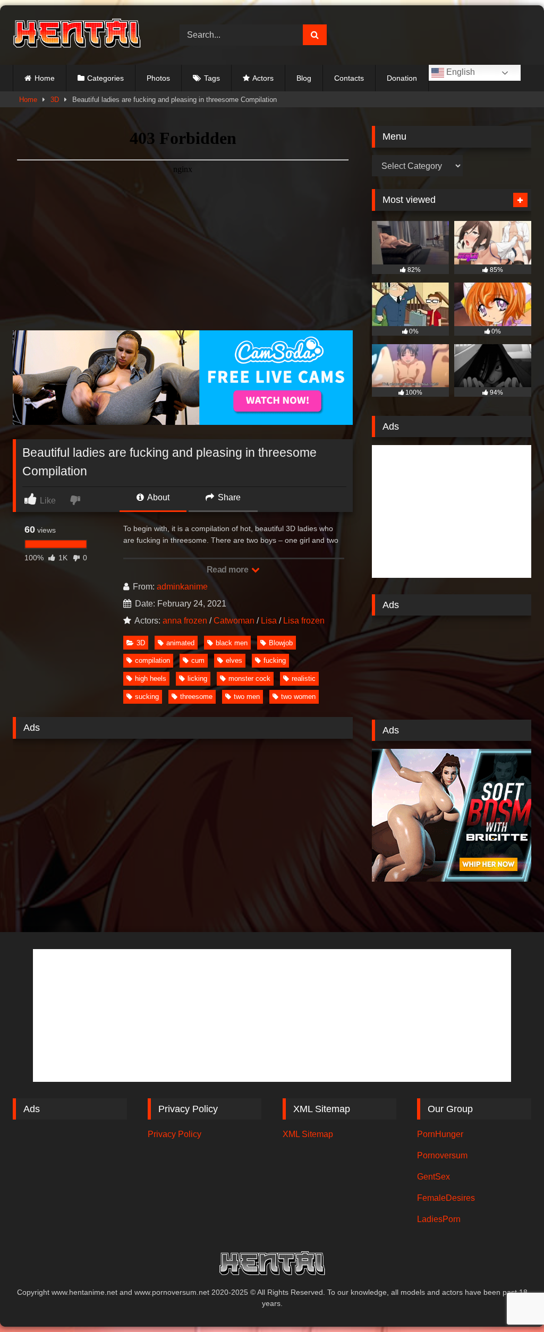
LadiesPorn (439, 1219)
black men (232, 643)
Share (228, 497)
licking (197, 678)
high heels (150, 678)
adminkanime (182, 586)
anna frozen (185, 620)
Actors (263, 78)
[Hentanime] (84, 35)
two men (247, 697)
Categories (105, 78)
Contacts (349, 78)
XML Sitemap (308, 1134)
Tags (212, 78)
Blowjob (281, 643)
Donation (402, 78)
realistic (304, 678)
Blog (303, 78)
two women (298, 697)
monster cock (249, 678)
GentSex (433, 1176)
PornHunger (440, 1134)
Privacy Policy (174, 1134)
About (157, 497)
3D (54, 100)
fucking (275, 660)
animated (180, 643)
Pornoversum (442, 1155)
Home (45, 78)
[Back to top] (511, 1300)
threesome (196, 697)
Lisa (269, 620)
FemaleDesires (446, 1197)
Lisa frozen (304, 620)
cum (198, 660)
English (459, 71)
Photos (158, 78)
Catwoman (234, 620)
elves (234, 660)
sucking (147, 697)
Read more (228, 569)
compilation (152, 660)
